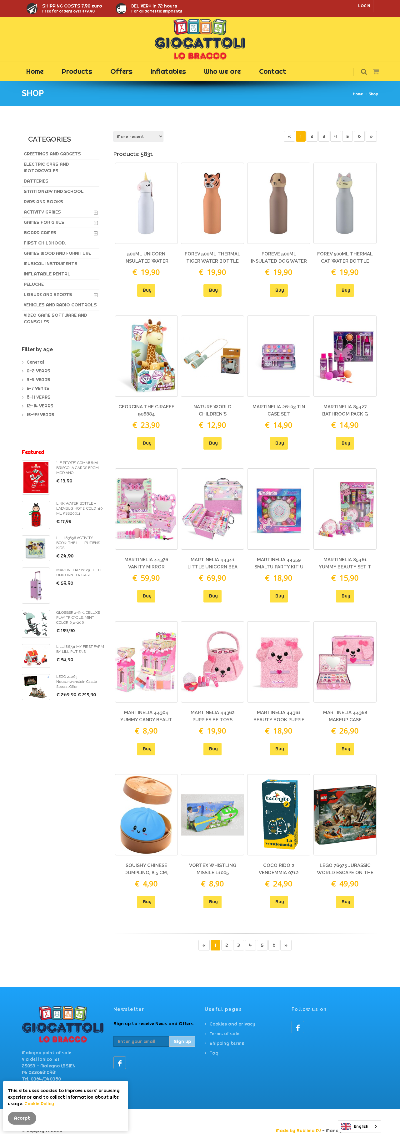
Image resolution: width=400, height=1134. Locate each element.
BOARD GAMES (40, 232)
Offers (121, 71)
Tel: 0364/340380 (41, 1079)
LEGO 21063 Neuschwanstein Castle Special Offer (76, 681)
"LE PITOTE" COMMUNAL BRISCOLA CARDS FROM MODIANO (77, 468)
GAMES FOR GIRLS (44, 222)
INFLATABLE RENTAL (47, 274)
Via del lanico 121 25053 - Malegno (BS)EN (49, 1062)
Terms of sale (224, 1033)
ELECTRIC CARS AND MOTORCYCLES (46, 167)
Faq (213, 1053)
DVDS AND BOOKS (43, 201)
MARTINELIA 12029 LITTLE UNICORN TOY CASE (79, 572)
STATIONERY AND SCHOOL (54, 191)
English (361, 1126)
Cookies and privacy (232, 1024)
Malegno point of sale (46, 1053)
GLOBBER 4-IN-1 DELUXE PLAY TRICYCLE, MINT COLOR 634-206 (78, 617)
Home (35, 71)
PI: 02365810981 (39, 1072)
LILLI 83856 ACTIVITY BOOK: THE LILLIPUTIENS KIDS (78, 543)
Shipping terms (226, 1043)
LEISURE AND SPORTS (48, 294)
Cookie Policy (39, 1103)
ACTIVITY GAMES (42, 212)
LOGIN (364, 5)
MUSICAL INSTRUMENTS (51, 263)
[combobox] (359, 1126)
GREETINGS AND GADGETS (52, 154)
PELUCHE (34, 284)
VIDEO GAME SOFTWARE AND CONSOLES (55, 318)
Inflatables (168, 71)
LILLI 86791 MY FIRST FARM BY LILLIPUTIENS (80, 649)
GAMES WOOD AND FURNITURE (57, 253)
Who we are (222, 71)
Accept (22, 1118)
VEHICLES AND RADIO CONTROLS (60, 305)
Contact (272, 71)
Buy (147, 290)
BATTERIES (36, 181)
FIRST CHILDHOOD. (45, 243)
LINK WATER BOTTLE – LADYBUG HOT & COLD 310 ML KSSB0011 (79, 508)
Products (77, 71)
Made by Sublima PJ (298, 1130)
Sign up (182, 1041)
